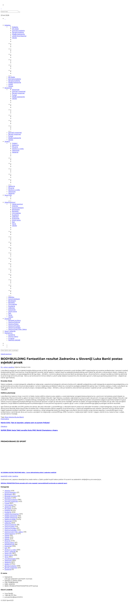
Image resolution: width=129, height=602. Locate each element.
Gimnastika (16, 213)
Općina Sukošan (14, 327)
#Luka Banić (19, 417)
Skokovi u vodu (18, 149)
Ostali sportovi (10, 202)
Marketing (8, 333)
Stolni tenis (16, 220)
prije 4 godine (9, 367)
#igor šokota (9, 417)
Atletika (15, 206)
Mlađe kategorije (18, 34)
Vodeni (7, 141)
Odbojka (15, 217)
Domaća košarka (18, 30)
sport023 (4, 476)
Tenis (14, 224)
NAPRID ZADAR (14, 340)
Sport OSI (8, 195)
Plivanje (15, 147)
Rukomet (15, 218)
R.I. (2, 367)
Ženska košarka (18, 32)
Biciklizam (16, 209)
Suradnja (11, 335)
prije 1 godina (13, 476)
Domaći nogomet (18, 91)
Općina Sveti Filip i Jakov (17, 329)
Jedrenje (15, 145)
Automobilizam (18, 208)
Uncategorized (10, 559)
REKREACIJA (9, 544)
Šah (13, 222)
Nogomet (8, 88)
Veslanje (15, 152)
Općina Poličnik (14, 322)
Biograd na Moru (14, 320)
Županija (8, 319)
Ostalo (14, 38)
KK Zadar (15, 29)
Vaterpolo (15, 150)
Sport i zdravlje (10, 331)
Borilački (15, 211)
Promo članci (13, 336)
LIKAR (10, 84)
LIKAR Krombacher (19, 36)
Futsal (14, 95)
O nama (11, 338)
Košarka (7, 25)
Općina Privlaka (14, 326)
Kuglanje (15, 215)
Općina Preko (13, 324)
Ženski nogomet (18, 93)
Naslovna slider (10, 519)
